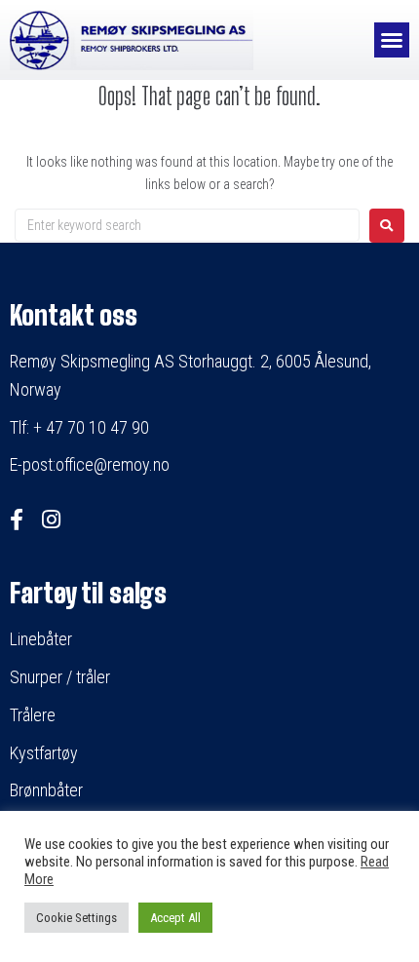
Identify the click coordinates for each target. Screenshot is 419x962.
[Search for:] (187, 225)
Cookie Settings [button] (76, 917)
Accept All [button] (175, 917)
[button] (391, 40)
